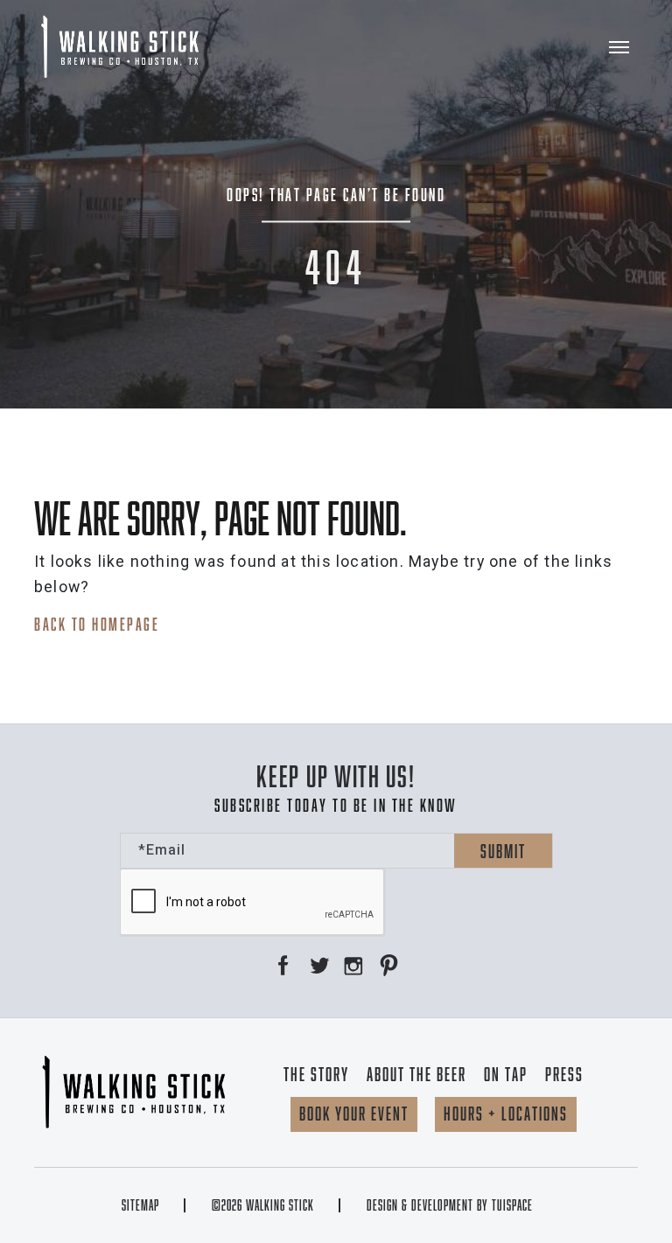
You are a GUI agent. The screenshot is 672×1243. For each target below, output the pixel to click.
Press (564, 1074)
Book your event (354, 1113)
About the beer (416, 1074)
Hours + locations (506, 1113)
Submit (503, 851)
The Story (316, 1074)
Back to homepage (96, 623)
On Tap (506, 1074)
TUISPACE (512, 1205)
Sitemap (140, 1205)
